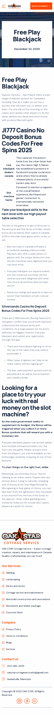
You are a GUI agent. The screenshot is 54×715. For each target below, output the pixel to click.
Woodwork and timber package (23, 605)
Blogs (9, 642)
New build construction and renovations (28, 599)
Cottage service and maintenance (24, 592)
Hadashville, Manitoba (19, 679)
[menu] (4, 6)
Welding (10, 572)
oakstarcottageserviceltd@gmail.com (27, 672)
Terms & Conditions (17, 635)
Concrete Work (14, 612)
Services (10, 649)
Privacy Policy (13, 629)
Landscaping (13, 579)
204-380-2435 (15, 666)
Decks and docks (15, 586)
